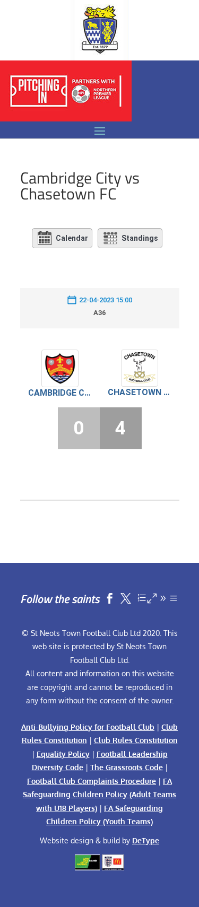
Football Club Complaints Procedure (91, 781)
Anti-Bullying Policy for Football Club (87, 726)
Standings (140, 238)
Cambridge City (60, 393)
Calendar (72, 238)
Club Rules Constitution (136, 740)
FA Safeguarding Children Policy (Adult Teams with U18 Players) (99, 795)
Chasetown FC (139, 392)
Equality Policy (63, 753)
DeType (145, 840)
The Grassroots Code (126, 767)
